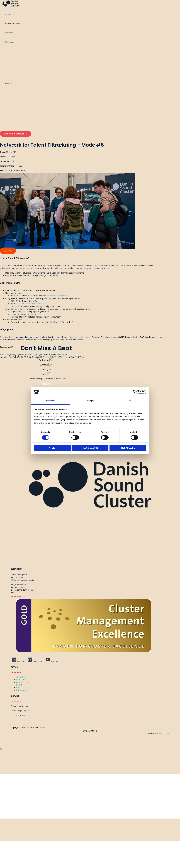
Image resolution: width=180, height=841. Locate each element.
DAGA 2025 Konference (35, 303)
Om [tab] (129, 400)
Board (19, 684)
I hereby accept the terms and (47, 378)
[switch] (75, 437)
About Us (20, 676)
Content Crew (163, 733)
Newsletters (22, 682)
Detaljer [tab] (90, 400)
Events (8, 14)
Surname (44, 364)
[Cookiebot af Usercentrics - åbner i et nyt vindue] (134, 392)
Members (9, 42)
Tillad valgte (90, 448)
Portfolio (9, 32)
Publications (21, 679)
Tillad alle (128, 448)
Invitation (51, 295)
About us (9, 83)
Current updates (12, 23)
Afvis (52, 448)
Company (44, 369)
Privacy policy (22, 690)
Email (44, 374)
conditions (61, 378)
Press (19, 687)
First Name (44, 360)
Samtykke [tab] (50, 400)
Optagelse (62, 295)
